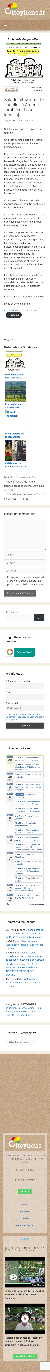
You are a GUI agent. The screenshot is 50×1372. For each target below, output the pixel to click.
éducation (11, 1008)
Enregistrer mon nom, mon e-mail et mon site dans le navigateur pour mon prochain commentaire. (25, 581)
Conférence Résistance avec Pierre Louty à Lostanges (23, 983)
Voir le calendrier (35, 904)
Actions (11, 477)
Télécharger (13, 315)
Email (8, 692)
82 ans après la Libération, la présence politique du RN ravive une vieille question (24, 933)
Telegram (25, 1204)
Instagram (25, 1211)
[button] (5, 24)
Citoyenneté (24, 477)
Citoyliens (11, 964)
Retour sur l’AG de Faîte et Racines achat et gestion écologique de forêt (24, 486)
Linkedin (25, 1218)
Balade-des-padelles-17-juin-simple (20, 310)
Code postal (12, 703)
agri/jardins (24, 1015)
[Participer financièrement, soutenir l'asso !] (20, 655)
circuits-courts (25, 1011)
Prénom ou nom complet (18, 681)
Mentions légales (25, 1225)
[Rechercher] (39, 617)
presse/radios (26, 1008)
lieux (39, 1008)
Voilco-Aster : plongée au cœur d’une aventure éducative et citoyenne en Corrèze (25, 956)
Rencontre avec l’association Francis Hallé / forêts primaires (24, 945)
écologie (10, 1011)
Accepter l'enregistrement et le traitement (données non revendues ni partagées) (25, 717)
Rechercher (12, 612)
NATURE (10, 1015)
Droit (34, 477)
